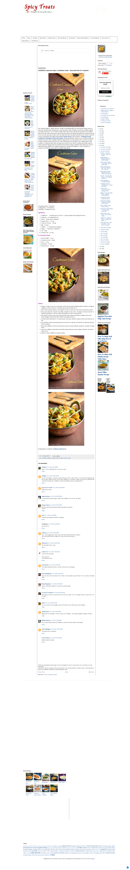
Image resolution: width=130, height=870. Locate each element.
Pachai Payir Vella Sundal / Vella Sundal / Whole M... (106, 210)
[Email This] (53, 456)
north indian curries (88, 853)
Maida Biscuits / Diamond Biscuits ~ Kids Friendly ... (105, 159)
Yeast (93, 849)
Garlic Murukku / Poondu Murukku (105, 181)
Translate (109, 65)
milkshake (67, 853)
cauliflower (49, 458)
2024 (100, 128)
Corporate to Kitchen (47, 592)
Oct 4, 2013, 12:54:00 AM (56, 638)
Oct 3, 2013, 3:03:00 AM (54, 565)
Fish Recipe (64, 847)
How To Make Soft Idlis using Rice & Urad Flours (105, 338)
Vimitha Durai (45, 611)
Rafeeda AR (44, 543)
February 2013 (104, 242)
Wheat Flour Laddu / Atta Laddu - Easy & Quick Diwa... (105, 163)
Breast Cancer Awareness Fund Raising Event (105, 190)
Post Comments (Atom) (51, 674)
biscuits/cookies (27, 851)
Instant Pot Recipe (103, 847)
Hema (43, 603)
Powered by (102, 96)
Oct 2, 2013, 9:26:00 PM (52, 467)
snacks (113, 853)
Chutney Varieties (105, 120)
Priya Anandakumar (46, 573)
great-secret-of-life (47, 487)
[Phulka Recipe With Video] (103, 352)
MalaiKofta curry (36, 782)
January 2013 (104, 244)
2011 (100, 248)
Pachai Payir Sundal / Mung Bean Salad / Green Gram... (105, 202)
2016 (100, 139)
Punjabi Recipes (70, 849)
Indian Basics (95, 847)
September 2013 (105, 227)
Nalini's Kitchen (46, 620)
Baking (64, 846)
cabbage (45, 850)
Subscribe (35, 38)
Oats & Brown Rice (60, 849)
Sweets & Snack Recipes (83, 38)
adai (100, 849)
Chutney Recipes (95, 38)
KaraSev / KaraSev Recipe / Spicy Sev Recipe (105, 154)
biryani (113, 849)
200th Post (35, 846)
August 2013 (104, 229)
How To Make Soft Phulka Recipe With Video (105, 356)
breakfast (35, 851)
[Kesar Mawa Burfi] (101, 52)
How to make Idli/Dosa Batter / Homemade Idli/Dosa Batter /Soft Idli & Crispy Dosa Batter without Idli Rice (30, 112)
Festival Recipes (57, 847)
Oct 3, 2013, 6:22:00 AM (57, 573)
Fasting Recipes (51, 847)
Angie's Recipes (46, 496)
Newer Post (42, 672)
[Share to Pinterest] (59, 456)
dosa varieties (70, 851)
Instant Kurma (68, 136)
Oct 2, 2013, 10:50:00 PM (56, 505)
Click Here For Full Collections (105, 57)
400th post (45, 846)
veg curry (65, 458)
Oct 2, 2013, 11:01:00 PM (50, 515)
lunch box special (58, 853)
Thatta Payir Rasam (57, 138)
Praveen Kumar (46, 638)
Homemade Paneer (28, 794)
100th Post (31, 846)
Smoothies (77, 849)
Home (23, 38)
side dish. (61, 458)
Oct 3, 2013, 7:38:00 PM (55, 620)
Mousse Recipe (41, 849)
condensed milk (63, 851)
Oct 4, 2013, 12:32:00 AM (57, 629)
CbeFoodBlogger (46, 629)
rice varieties (106, 853)
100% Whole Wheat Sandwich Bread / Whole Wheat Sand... (106, 173)
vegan (69, 458)
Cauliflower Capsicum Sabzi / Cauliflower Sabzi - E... (105, 219)
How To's (89, 847)
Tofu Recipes (35, 41)
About (28, 38)
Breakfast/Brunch (75, 846)
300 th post (40, 846)
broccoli (40, 851)
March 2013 (104, 240)
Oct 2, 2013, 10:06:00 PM (53, 476)
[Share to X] (56, 456)
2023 (100, 131)
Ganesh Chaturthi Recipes (72, 847)
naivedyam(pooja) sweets (76, 853)
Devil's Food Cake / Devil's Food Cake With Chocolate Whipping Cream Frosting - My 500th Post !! (29, 191)
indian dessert (96, 850)
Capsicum (44, 458)
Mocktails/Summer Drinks (30, 849)
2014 (100, 143)
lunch (51, 853)
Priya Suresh (45, 565)
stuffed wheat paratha (36, 855)
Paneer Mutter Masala (53, 794)
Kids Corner (72, 38)
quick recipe (55, 458)
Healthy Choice (82, 847)
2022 (100, 133)
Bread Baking (104, 117)
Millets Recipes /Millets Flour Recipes (107, 111)
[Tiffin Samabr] (103, 370)
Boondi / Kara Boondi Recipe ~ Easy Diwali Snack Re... (106, 177)
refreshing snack (97, 853)
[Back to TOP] (127, 867)
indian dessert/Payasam (106, 851)
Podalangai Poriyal (86, 136)
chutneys (56, 851)
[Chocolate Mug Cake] (103, 314)
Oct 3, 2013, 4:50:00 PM (55, 611)
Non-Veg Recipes (62, 38)
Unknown (44, 532)
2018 (100, 135)
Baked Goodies (52, 38)
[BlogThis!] (54, 456)
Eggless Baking (105, 119)
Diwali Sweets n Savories (30, 847)
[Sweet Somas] (102, 391)
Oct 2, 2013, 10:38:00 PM (56, 496)
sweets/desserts (45, 855)
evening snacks (79, 851)
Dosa (60, 136)
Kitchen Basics (111, 847)
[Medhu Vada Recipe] (27, 272)
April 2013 (103, 237)
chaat (48, 851)
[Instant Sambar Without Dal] (110, 392)
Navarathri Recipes (50, 849)
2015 (100, 141)
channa (52, 851)
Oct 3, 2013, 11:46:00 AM (51, 603)
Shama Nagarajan (46, 584)
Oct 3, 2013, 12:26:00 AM (54, 543)
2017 (100, 137)
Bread (68, 846)
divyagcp (44, 476)
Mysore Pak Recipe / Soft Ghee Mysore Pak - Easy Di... (105, 168)
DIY (86, 846)
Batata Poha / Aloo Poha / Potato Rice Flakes (105, 215)
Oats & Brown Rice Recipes (108, 115)
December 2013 (105, 147)
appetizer (104, 849)
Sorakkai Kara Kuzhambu (45, 138)
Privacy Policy (105, 38)
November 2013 (105, 149)
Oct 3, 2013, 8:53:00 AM (59, 592)
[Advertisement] (68, 26)
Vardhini (44, 467)
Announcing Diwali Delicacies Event (105, 198)
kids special (35, 853)
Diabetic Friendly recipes (104, 846)
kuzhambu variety (45, 853)
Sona (43, 515)
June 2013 (103, 233)
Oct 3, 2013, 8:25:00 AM (56, 584)
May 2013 (103, 235)
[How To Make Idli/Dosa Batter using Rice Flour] (103, 334)
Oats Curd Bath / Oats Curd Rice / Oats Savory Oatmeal (106, 224)
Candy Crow (45, 551)
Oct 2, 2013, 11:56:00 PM (53, 532)
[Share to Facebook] (57, 456)
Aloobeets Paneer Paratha (37, 794)
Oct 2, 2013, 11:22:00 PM (54, 524)
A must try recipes (57, 846)
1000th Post (25, 846)
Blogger (93, 858)
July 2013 (103, 231)
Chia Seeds (82, 846)
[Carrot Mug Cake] (27, 258)
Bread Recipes (25, 41)
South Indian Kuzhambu (85, 849)
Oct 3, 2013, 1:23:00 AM (54, 551)
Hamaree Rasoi (45, 505)
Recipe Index (43, 38)
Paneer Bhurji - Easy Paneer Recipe (105, 206)
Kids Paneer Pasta (29, 782)
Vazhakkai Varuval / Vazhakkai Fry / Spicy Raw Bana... (106, 185)
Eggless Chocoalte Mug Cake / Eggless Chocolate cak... (106, 194)
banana (109, 849)
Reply (43, 471)
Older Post (91, 672)
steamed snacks (27, 855)
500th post (50, 846)
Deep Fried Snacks (106, 122)
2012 (100, 246)
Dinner (113, 846)
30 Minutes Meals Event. (59, 449)
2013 (100, 145)
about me (97, 849)
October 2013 (104, 151)
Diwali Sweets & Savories (107, 108)
